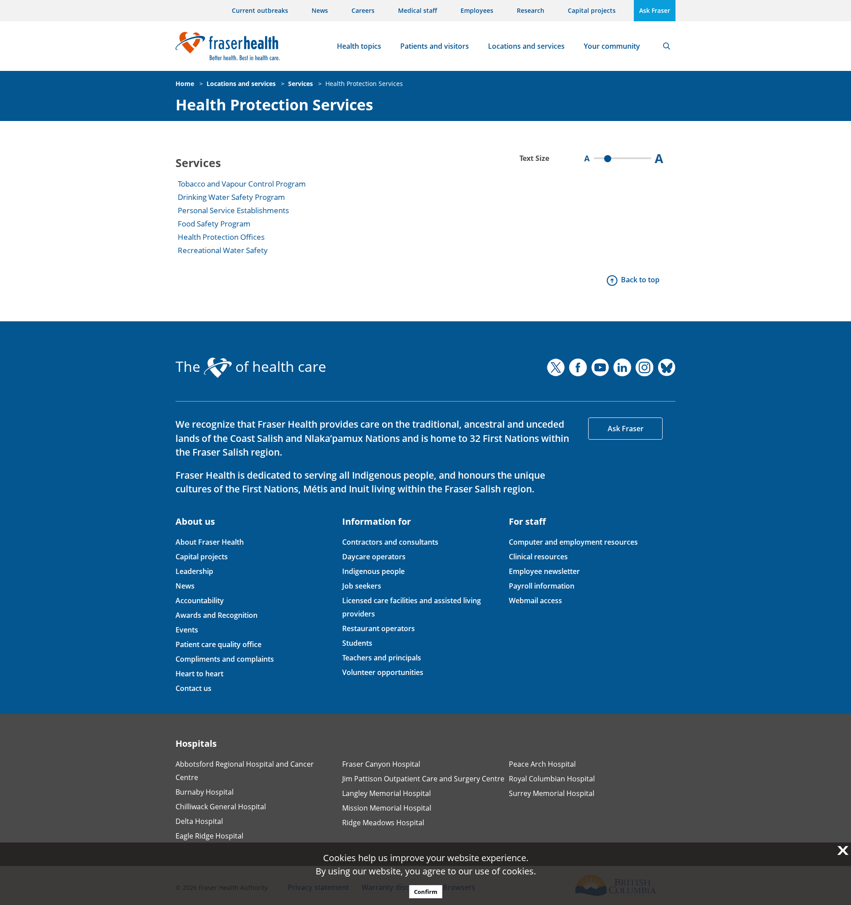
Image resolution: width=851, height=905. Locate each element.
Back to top (640, 280)
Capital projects (592, 10)
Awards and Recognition (217, 615)
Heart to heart (199, 674)
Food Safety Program (214, 223)
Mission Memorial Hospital (386, 808)
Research (530, 10)
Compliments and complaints (225, 659)
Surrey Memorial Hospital (551, 793)
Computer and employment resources (573, 542)
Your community (612, 46)
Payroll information (541, 586)
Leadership (194, 571)
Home (185, 83)
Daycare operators (374, 557)
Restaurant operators (378, 628)
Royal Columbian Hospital (552, 779)
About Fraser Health (210, 542)
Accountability (200, 600)
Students (357, 643)
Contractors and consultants (390, 542)
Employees (477, 10)
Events (187, 630)
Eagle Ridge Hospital (209, 836)
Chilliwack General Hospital (221, 806)
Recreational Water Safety (223, 250)
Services (300, 83)
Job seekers (361, 586)
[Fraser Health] (228, 45)
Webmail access (535, 600)
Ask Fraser (654, 10)
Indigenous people (373, 571)
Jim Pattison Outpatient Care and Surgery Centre (423, 779)
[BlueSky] (666, 367)
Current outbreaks (260, 10)
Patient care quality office (219, 644)
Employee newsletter (544, 571)
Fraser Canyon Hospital (381, 764)
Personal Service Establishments (233, 210)
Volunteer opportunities (382, 672)
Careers (363, 10)
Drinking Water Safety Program (231, 197)
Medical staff (417, 10)
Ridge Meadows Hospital (383, 822)
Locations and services (526, 46)
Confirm (425, 892)
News (320, 10)
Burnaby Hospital (205, 792)
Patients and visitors (434, 46)
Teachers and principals (381, 658)
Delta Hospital (199, 821)
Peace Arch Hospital (542, 764)
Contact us (193, 688)
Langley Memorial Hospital (386, 793)
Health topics (359, 46)
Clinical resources (538, 557)
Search (666, 46)
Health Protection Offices (221, 237)
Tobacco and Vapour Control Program (242, 184)
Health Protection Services (364, 83)
